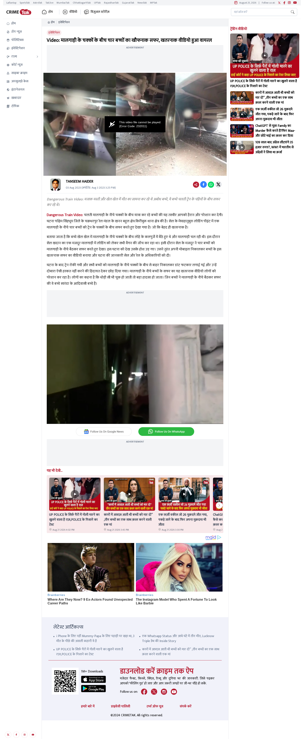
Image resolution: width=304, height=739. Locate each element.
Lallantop (11, 3)
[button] (22, 23)
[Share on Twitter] (218, 184)
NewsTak (142, 3)
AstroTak (37, 3)
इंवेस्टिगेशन (64, 22)
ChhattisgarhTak (82, 3)
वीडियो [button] (73, 12)
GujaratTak (128, 3)
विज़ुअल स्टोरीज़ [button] (100, 12)
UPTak (97, 3)
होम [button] (50, 12)
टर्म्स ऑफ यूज (155, 706)
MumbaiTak (63, 3)
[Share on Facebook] (203, 184)
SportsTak (25, 3)
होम (53, 22)
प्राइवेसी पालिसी (120, 706)
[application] (135, 124)
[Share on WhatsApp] (211, 184)
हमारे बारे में (88, 706)
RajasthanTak (111, 3)
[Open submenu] (37, 57)
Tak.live (49, 3)
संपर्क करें (185, 706)
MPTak (153, 3)
